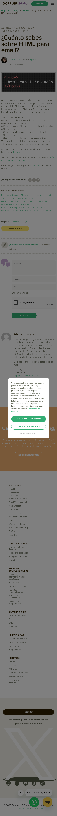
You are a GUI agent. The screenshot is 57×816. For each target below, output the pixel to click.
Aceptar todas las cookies (28, 419)
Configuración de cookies (29, 426)
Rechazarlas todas (28, 434)
